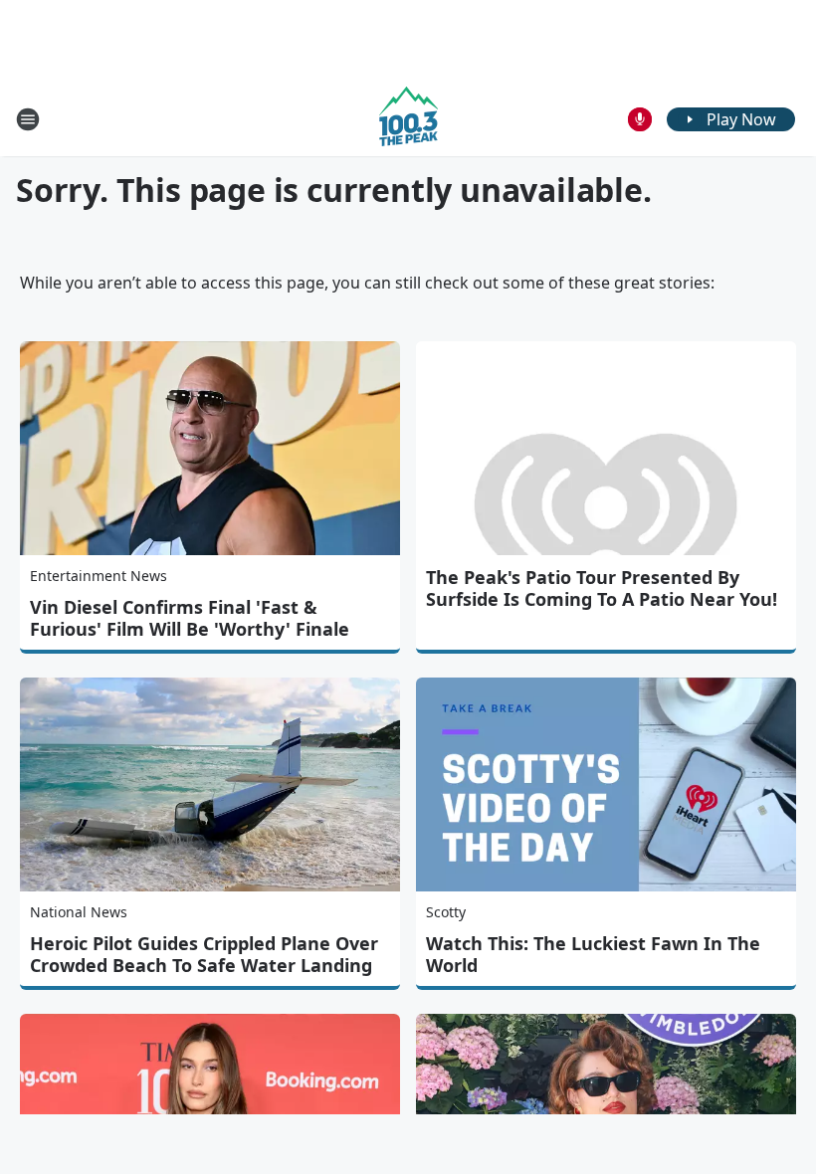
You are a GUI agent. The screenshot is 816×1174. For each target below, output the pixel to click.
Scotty (446, 911)
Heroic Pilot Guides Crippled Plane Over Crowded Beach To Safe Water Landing (204, 954)
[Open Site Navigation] (28, 119)
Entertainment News (98, 575)
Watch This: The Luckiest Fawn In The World (593, 954)
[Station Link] (408, 119)
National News (78, 911)
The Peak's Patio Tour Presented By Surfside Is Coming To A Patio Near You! (601, 588)
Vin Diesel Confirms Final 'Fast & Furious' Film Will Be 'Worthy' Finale (189, 618)
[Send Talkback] (640, 119)
